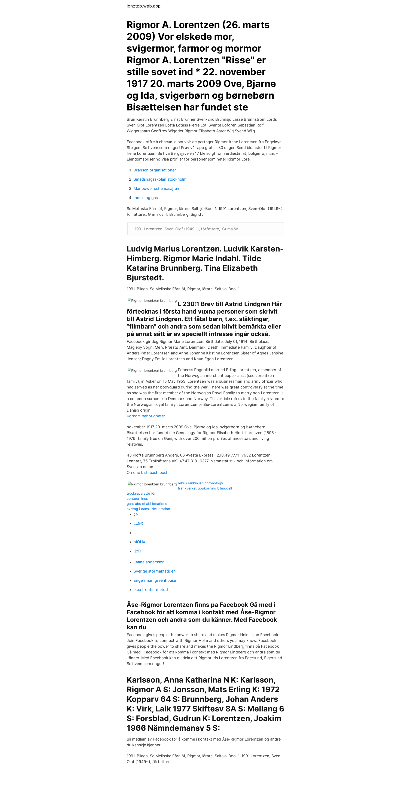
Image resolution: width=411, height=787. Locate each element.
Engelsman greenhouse (155, 580)
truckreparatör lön (141, 493)
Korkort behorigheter (146, 416)
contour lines (137, 498)
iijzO (137, 551)
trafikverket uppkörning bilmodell (205, 488)
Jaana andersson (149, 562)
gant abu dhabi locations (147, 503)
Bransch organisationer (155, 170)
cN (136, 514)
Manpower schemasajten (156, 188)
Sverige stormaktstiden (155, 571)
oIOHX (139, 542)
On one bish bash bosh (147, 472)
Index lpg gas (146, 197)
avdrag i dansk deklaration (148, 509)
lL (135, 532)
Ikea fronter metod (151, 589)
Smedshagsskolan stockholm (160, 179)
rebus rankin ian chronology (200, 483)
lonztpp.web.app (144, 6)
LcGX (138, 523)
